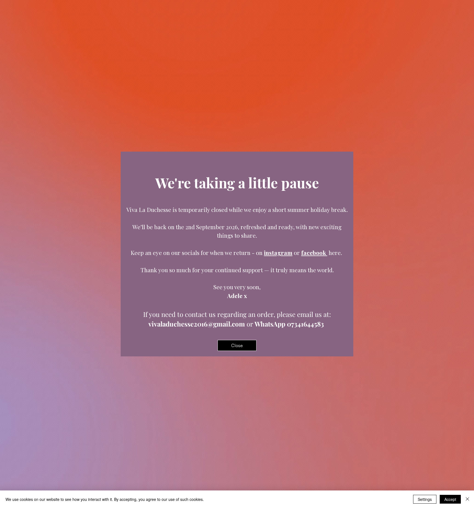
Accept (450, 499)
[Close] (467, 499)
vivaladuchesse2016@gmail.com (196, 323)
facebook (314, 252)
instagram (278, 252)
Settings (425, 499)
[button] (237, 345)
